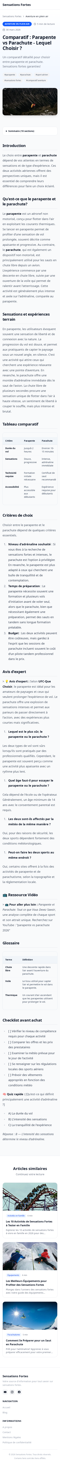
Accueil (6, 1407)
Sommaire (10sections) (21, 131)
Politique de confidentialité (17, 1442)
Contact (7, 1432)
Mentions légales (12, 1437)
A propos (7, 1427)
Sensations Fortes (12, 16)
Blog (5, 1412)
